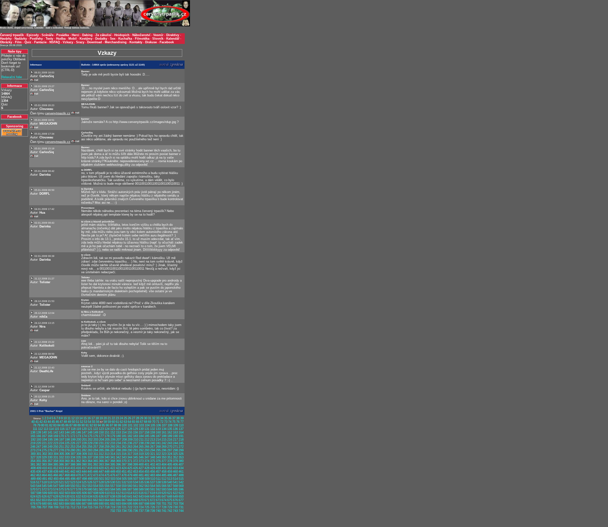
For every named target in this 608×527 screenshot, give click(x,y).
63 (125, 421)
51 (77, 421)
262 (124, 446)
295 (158, 450)
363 (84, 461)
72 (161, 421)
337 (89, 457)
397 (124, 464)
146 (78, 432)
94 (99, 425)
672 (152, 500)
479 (129, 475)
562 (141, 486)
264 (135, 446)
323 (164, 454)
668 (129, 500)
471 (84, 475)
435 (32, 471)
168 (50, 436)
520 (55, 482)
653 (44, 500)
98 (115, 425)
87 (71, 425)
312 (101, 454)
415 (72, 468)
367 (106, 461)
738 (146, 511)
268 (158, 446)
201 (84, 439)
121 (89, 429)
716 (95, 507)
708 (50, 507)
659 (78, 500)
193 (38, 439)
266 (146, 446)
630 (67, 496)
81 (46, 425)
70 (153, 421)
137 (181, 429)
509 (147, 478)
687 (84, 503)
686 (78, 503)
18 (97, 418)
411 (50, 468)
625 (38, 496)
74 (169, 421)
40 (33, 421)
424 (124, 468)
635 (95, 496)
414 (67, 468)
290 (129, 450)
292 (141, 450)
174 (84, 436)
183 (135, 436)
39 (182, 418)
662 (95, 500)
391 (89, 464)
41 (37, 421)
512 (164, 478)
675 (169, 500)
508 (141, 478)
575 (61, 489)
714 (84, 507)
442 (72, 471)
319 (141, 454)
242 (164, 443)
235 (124, 443)
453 (135, 471)
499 (90, 478)
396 (118, 464)
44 (49, 421)
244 (175, 443)
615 (135, 493)
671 (146, 500)
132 (152, 429)
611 (112, 493)
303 (50, 454)
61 (117, 421)
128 (129, 429)
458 (164, 471)
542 (181, 482)
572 (44, 489)
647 (164, 496)
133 (158, 429)
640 (124, 496)
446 (95, 471)
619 (158, 493)
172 (72, 436)
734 (124, 511)
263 (129, 446)
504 (118, 478)
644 (146, 496)
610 (107, 493)
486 (169, 475)
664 (106, 500)
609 (101, 493)
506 (130, 478)
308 (78, 454)
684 (67, 503)
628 (55, 496)
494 (61, 478)
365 (95, 461)
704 (181, 503)
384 (50, 464)
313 (106, 454)
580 (89, 489)
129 (135, 429)
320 (146, 454)
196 (55, 439)
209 (130, 439)
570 (32, 489)
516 (32, 482)
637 (106, 496)
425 (129, 468)
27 (133, 418)
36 (169, 418)
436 (38, 471)
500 (95, 478)
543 (32, 486)
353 (181, 457)
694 (124, 503)
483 (152, 475)
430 (158, 468)
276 (50, 450)
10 (65, 418)
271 (175, 446)
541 (175, 482)
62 (121, 421)
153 (118, 432)
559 (124, 486)
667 (124, 500)
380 (181, 461)
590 (146, 489)
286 (106, 450)
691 (106, 503)
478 (124, 475)
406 (175, 464)
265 (141, 446)
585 (118, 489)
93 (95, 425)
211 (141, 439)
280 (72, 450)
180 (118, 436)
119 (78, 429)
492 (50, 478)
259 (106, 446)
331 (55, 457)
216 (169, 439)
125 (112, 429)
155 (129, 432)
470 (78, 475)
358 (55, 461)
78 (34, 425)
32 (153, 418)
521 (61, 482)
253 (72, 446)
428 (146, 468)
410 (44, 468)
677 (181, 500)
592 (158, 489)
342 (118, 457)
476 (112, 475)
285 (101, 450)
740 (158, 511)
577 (72, 489)
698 (146, 503)
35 (165, 418)
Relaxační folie (11, 77)
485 (164, 475)
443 (78, 471)
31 (149, 418)
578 (78, 489)
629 (61, 496)
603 (67, 493)
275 (44, 450)
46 (57, 421)
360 (67, 461)
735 (129, 511)
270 (169, 446)
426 (135, 468)
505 (124, 478)
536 (146, 482)
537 (152, 482)
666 (118, 500)
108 (169, 425)
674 (164, 500)
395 (112, 464)
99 (119, 425)
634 (89, 496)
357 (50, 461)
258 (101, 446)
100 (124, 425)
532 (124, 482)
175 (89, 436)
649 (175, 496)
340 (106, 457)
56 (97, 421)
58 (105, 421)
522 (67, 482)
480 (135, 475)
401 (146, 464)
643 (141, 496)
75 (174, 421)
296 (164, 450)
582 (101, 489)
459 (169, 471)
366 (101, 461)
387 (67, 464)
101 (130, 425)
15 (85, 418)
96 (107, 425)
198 (67, 439)
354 (32, 461)
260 (112, 446)
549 (67, 486)
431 (164, 468)
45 (53, 421)
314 (112, 454)
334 (72, 457)
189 (169, 436)
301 (38, 454)
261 (118, 446)
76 (178, 421)
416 (78, 468)
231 (101, 443)
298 (175, 450)
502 (107, 478)
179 (112, 436)
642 (135, 496)
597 (33, 493)
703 (175, 503)
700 (158, 503)
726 (152, 507)
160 (158, 432)
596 (181, 489)
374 (146, 461)
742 (169, 511)
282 (84, 450)
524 (78, 482)
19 (101, 418)
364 (89, 461)
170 (61, 436)
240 (152, 443)
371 (129, 461)
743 (175, 511)
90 (83, 425)
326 (181, 454)
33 (157, 418)
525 (84, 482)
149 (95, 432)
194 (44, 439)
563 (146, 486)
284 (95, 450)
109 (175, 425)
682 (55, 503)
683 (61, 503)
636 (101, 496)
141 (50, 432)
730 (175, 507)
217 (175, 439)
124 (106, 429)
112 (40, 429)
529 (106, 482)
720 (118, 507)
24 (121, 418)
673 (158, 500)
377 (164, 461)
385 (55, 464)
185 (146, 436)
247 (38, 446)
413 (61, 468)
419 (95, 468)
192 (33, 439)
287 (112, 450)
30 (145, 418)
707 (44, 507)
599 (44, 493)
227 (78, 443)
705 (33, 507)
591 (152, 489)
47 (61, 421)
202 (90, 439)
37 (174, 418)
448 (106, 471)
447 (101, 471)
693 (118, 503)
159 (152, 432)
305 (61, 454)
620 (164, 493)
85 (63, 425)
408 (33, 468)
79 (38, 425)
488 (181, 475)
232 (106, 443)
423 (118, 468)
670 (141, 500)
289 (124, 450)
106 (158, 425)
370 (124, 461)
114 (51, 429)
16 (89, 418)
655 (55, 500)
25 (125, 418)
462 (32, 475)
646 (158, 496)
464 (44, 475)
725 (146, 507)
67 (141, 421)
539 (164, 482)
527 (95, 482)
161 (164, 432)
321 (152, 454)
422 (112, 468)
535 (141, 482)
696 (135, 503)
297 (169, 450)
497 (78, 478)
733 (118, 511)
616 (141, 493)
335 (78, 457)
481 (141, 475)
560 (129, 486)
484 (158, 475)
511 (158, 478)
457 (158, 471)
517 (38, 482)
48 (65, 421)
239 (146, 443)
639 (118, 496)
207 (118, 439)
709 (55, 507)
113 (45, 429)
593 (164, 489)
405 (169, 464)
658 (72, 500)
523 (72, 482)
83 (55, 425)
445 (89, 471)
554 (95, 486)
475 (106, 475)
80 (42, 425)
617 (146, 493)
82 (50, 425)
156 (135, 432)
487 (175, 475)
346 (141, 457)
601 (55, 493)
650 (181, 496)
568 (175, 486)
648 (169, 496)
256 (89, 446)
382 (38, 464)
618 (152, 493)
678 (32, 503)
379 (175, 461)
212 (146, 439)
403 (158, 464)
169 (55, 436)
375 (152, 461)
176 (95, 436)
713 (78, 507)
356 (44, 461)
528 (101, 482)
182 (129, 436)
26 (129, 418)
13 (77, 418)
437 (44, 471)
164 (181, 432)
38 (178, 418)
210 (135, 439)
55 (93, 421)
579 (84, 489)
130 (141, 429)
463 (38, 475)
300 (33, 454)
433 (175, 468)
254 (78, 446)
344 (129, 457)
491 (44, 478)
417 (84, 468)
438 (50, 471)
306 (67, 454)
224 (61, 443)
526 (89, 482)
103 (141, 425)
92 (91, 425)
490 (38, 478)
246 (32, 446)
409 (38, 468)
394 (106, 464)
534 (135, 482)
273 (32, 450)
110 (181, 425)
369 (118, 461)
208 (124, 439)
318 (135, 454)
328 (38, 457)
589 (141, 489)
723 (135, 507)
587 (129, 489)
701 (164, 503)
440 (61, 471)
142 (55, 432)
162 (169, 432)
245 (181, 443)
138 (32, 432)
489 (33, 478)
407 (181, 464)
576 (67, 489)
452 (129, 471)
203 (95, 439)
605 (78, 493)
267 (152, 446)
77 (182, 421)
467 (61, 475)
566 (164, 486)
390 (84, 464)
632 (78, 496)
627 (50, 496)
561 (135, 486)
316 (124, 454)
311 (95, 454)
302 (44, 454)
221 (44, 443)
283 (89, 450)
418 (89, 468)
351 (169, 457)
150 (101, 432)
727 (158, 507)
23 (117, 418)
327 (32, 457)
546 (50, 486)
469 (72, 475)
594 (169, 489)
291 (135, 450)
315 (118, 454)
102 (135, 425)
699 (152, 503)
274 (38, 450)
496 (73, 478)
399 (135, 464)
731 (181, 507)
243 (169, 443)
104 (147, 425)
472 (89, 475)
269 (164, 446)
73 (165, 421)
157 (141, 432)
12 (73, 418)
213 (152, 439)
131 (146, 429)
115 (56, 429)
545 (44, 486)
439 (55, 471)
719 (112, 507)
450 (118, 471)
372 (135, 461)
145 (72, 432)
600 (50, 493)
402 (152, 464)
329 (44, 457)
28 (137, 418)
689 (95, 503)
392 (95, 464)
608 (95, 493)
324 (169, 454)
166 (38, 436)
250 (55, 446)
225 (67, 443)
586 (124, 489)
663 (101, 500)
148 (89, 432)
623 (181, 493)
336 (84, 457)
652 (38, 500)
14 (81, 418)
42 (41, 421)
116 (62, 429)
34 (161, 418)
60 (113, 421)
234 (118, 443)
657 (67, 500)
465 (50, 475)
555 (101, 486)
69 (149, 421)
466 (55, 475)
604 (73, 493)
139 (38, 432)
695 (129, 503)
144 (67, 432)
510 (152, 478)
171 (67, 436)
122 (95, 429)
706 (38, 507)
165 (32, 436)
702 (169, 503)
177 (101, 436)
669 (135, 500)
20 (105, 418)
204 (101, 439)
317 (129, 454)
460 (175, 471)
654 (50, 500)
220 (38, 443)
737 (141, 511)
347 (146, 457)
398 (129, 464)
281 (78, 450)
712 (72, 507)
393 (101, 464)
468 (67, 475)
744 (181, 511)
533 (129, 482)
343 (124, 457)
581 (95, 489)
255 (84, 446)
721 (124, 507)
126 (118, 429)
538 (158, 482)
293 (146, 450)
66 (137, 421)
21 (109, 418)
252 (67, 446)
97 (111, 425)
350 (164, 457)
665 (112, 500)
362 (78, 461)
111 (35, 429)
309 (84, 454)
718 (106, 507)
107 (164, 425)
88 (75, 425)
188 (164, 436)
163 (175, 432)
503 (112, 478)
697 (141, 503)
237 (135, 443)
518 (44, 482)
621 (169, 493)
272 (181, 446)
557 (112, 486)
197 (61, 439)
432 (169, 468)
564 (152, 486)
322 (158, 454)
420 (101, 468)
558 (118, 486)
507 (135, 478)
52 (81, 421)
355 (38, 461)
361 (72, 461)
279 (67, 450)
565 (158, 486)
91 (87, 425)
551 (78, 486)
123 (101, 429)
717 (101, 507)
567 (169, 486)
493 (55, 478)
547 (55, 486)
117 (67, 429)
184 (141, 436)
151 (106, 432)
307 (73, 454)
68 (145, 421)
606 (84, 493)
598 (38, 493)
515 (181, 478)
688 (89, 503)
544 (38, 486)
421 (106, 468)
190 (175, 436)
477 (118, 475)
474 (101, 475)
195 (50, 439)
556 (106, 486)
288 (118, 450)
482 (146, 475)
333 (67, 457)
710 (61, 507)
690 (101, 503)
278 (61, 450)
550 (72, 486)
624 (32, 496)
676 (175, 500)
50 (73, 421)
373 (141, 461)
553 (89, 486)
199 (73, 439)
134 (164, 429)
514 (175, 478)
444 (84, 471)
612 (118, 493)
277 (55, 450)
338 (95, 457)
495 (67, 478)
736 (135, 511)
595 (175, 489)
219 (32, 443)
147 (84, 432)
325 (175, 454)
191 (181, 436)
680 (44, 503)
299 (181, 450)
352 (175, 457)
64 (129, 421)
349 (158, 457)
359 (61, 461)
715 (89, 507)
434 (181, 468)
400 (141, 464)
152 (112, 432)
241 (158, 443)
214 (158, 439)
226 (72, 443)
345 (135, 457)
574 (55, 489)
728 (164, 507)
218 (181, 439)
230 (95, 443)
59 (109, 421)
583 (106, 489)
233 (112, 443)
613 (124, 493)
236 (129, 443)
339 (101, 457)
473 (95, 475)
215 (164, 439)
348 (152, 457)
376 (158, 461)
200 (78, 439)
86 (67, 425)
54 (89, 421)
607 (90, 493)
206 (112, 439)
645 (152, 496)
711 (67, 507)
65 (133, 421)
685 (72, 503)
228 (84, 443)
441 (67, 471)
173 (78, 436)
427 (141, 468)
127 (124, 429)
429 (152, 468)
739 (152, 511)
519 (50, 482)
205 (107, 439)
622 (175, 493)
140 (44, 432)
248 (44, 446)
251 (61, 446)
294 (152, 450)
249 (50, 446)
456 (152, 471)
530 (112, 482)
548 (61, 486)
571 (38, 489)
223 (55, 443)
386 (61, 464)
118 (73, 429)
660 (84, 500)
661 (89, 500)
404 (164, 464)
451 (124, 471)
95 (103, 425)
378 (169, 461)
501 (101, 478)
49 (69, 421)
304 (55, 454)
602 (61, 493)
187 (158, 436)
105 (152, 425)
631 (72, 496)
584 (112, 489)
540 (169, 482)
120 (84, 429)
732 (112, 511)
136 (175, 429)
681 (50, 503)
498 (84, 478)
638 (112, 496)
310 (90, 454)
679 (38, 503)
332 (61, 457)
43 (45, 421)
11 (69, 418)
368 (112, 461)
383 (44, 464)
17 (93, 418)
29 (141, 418)
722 (129, 507)
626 (44, 496)
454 (141, 471)
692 (112, 503)
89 (79, 425)
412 (55, 468)
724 (141, 507)
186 (152, 436)
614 (129, 493)
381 (32, 464)
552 (84, 486)
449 (112, 471)
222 (50, 443)
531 (118, 482)
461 (181, 471)
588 (135, 489)
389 (78, 464)
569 (181, 486)
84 (59, 425)
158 (146, 432)
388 (72, 464)
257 (95, 446)
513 (169, 478)
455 (146, 471)
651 (32, 500)
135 (169, 429)
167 (44, 436)
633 (84, 496)
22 (113, 418)
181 (124, 436)
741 (164, 511)
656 (61, 500)
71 (157, 421)
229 (89, 443)
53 (85, 421)
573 (50, 489)
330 (50, 457)
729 (169, 507)
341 (112, 457)
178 (106, 436)
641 (129, 496)
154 (124, 432)
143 (61, 432)
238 (141, 443)
